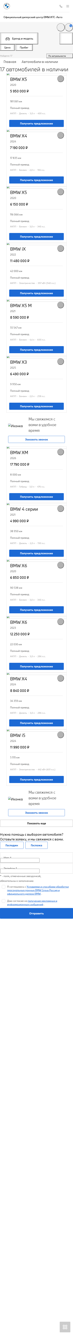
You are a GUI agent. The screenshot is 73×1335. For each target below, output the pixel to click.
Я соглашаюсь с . (38, 890)
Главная (10, 61)
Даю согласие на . (32, 902)
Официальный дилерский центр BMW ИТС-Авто (33, 17)
